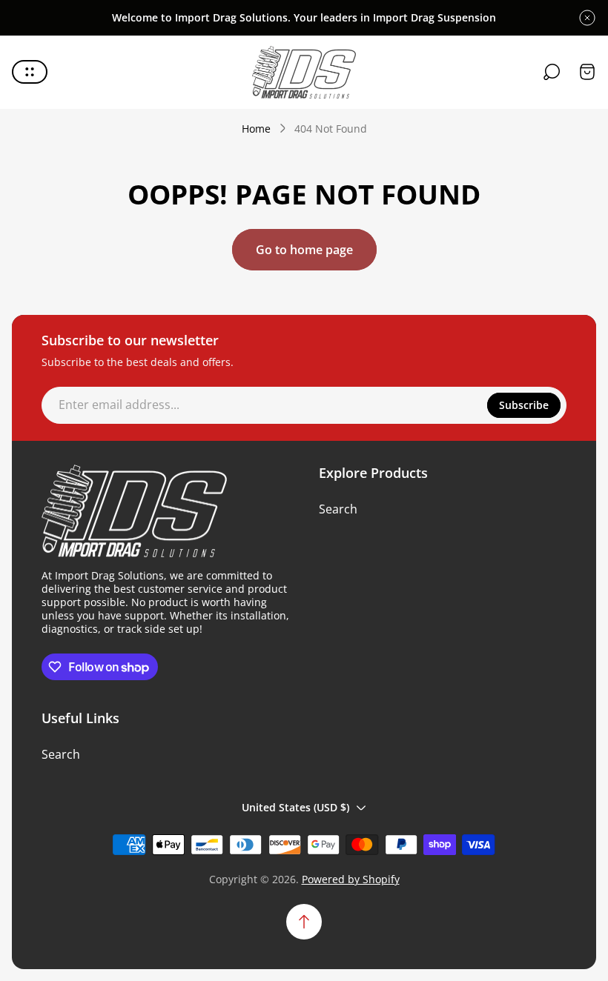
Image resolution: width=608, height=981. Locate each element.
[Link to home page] (134, 511)
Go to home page (304, 250)
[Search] (551, 72)
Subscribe (524, 405)
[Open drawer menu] (29, 72)
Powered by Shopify (351, 879)
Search (338, 509)
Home (256, 129)
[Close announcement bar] (587, 18)
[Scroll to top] (304, 922)
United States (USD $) (295, 807)
